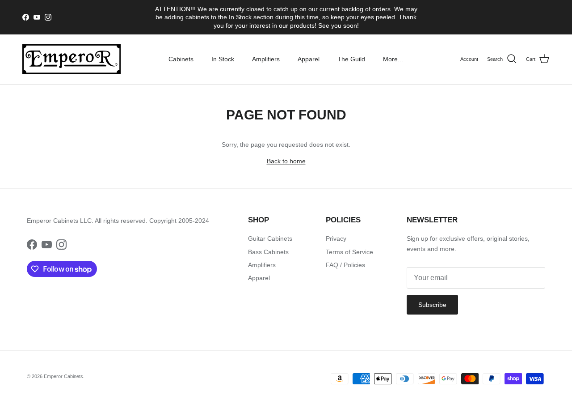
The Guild (351, 59)
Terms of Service (349, 251)
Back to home (286, 161)
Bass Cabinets (268, 251)
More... (393, 59)
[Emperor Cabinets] (71, 59)
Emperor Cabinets (63, 376)
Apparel (309, 59)
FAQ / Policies (345, 264)
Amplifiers (266, 59)
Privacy (336, 238)
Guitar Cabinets (270, 238)
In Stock (222, 59)
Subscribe (432, 304)
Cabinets (180, 59)
